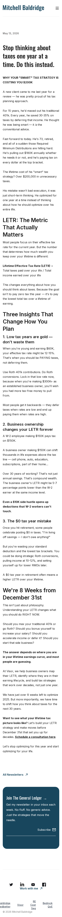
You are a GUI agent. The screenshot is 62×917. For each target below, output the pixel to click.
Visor (20, 904)
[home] (23, 8)
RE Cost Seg (33, 905)
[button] (57, 8)
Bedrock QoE (48, 905)
